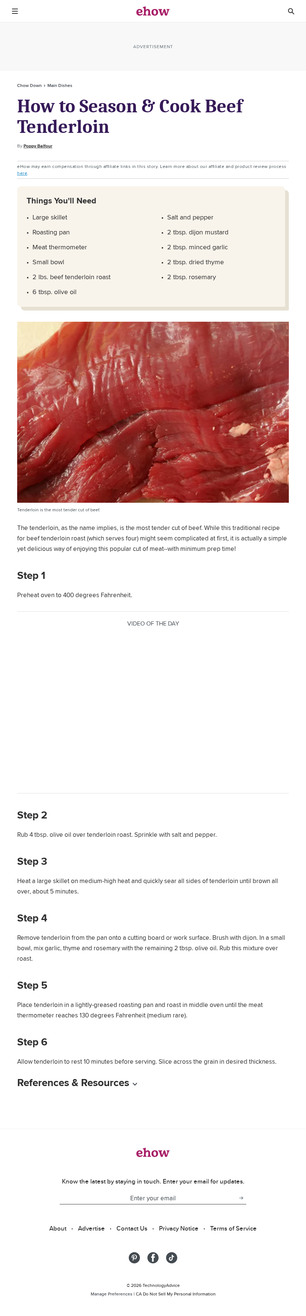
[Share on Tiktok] (171, 1257)
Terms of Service (233, 1228)
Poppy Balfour (38, 146)
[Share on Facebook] (153, 1257)
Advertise (91, 1228)
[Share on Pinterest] (134, 1257)
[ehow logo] (153, 11)
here (22, 173)
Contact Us (131, 1228)
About (57, 1228)
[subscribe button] (241, 1198)
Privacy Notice (179, 1228)
